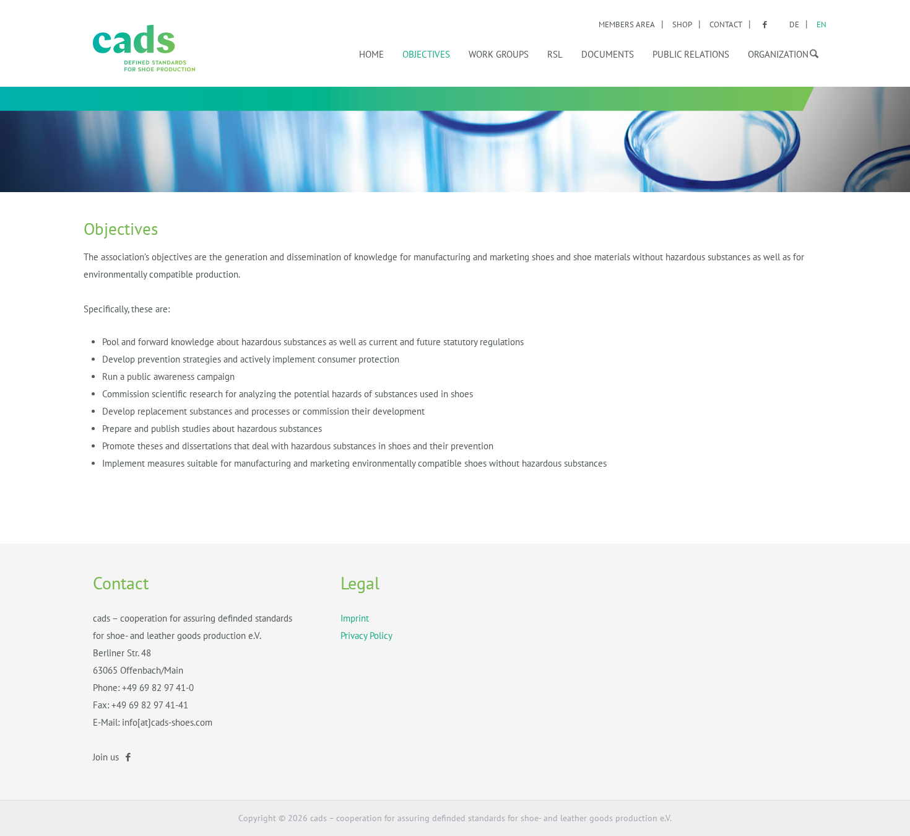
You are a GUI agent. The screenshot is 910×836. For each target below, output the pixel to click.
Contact (725, 24)
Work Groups (499, 54)
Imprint (354, 618)
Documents (607, 54)
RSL (555, 54)
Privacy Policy (366, 635)
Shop (682, 24)
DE (794, 24)
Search (810, 52)
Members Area (627, 24)
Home (371, 54)
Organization (778, 54)
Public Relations (690, 54)
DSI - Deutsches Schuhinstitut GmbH (144, 48)
